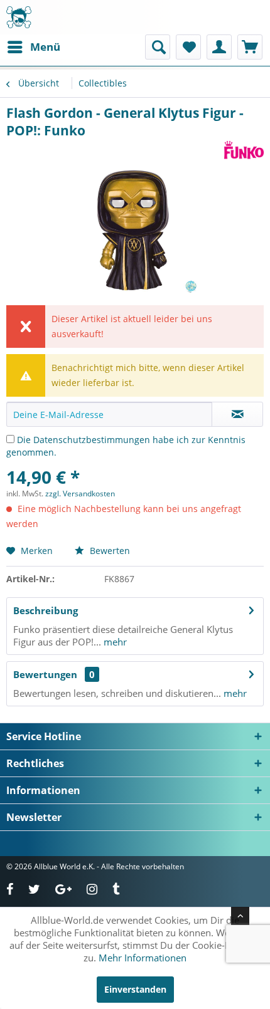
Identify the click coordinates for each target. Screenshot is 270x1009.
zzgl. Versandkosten (80, 493)
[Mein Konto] (219, 47)
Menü (45, 46)
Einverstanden (135, 989)
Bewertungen (45, 674)
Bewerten (108, 551)
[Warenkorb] (249, 47)
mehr (114, 641)
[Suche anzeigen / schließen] (157, 47)
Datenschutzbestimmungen (91, 440)
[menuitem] (33, 47)
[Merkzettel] (188, 47)
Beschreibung (45, 610)
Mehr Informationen (142, 957)
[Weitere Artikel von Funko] (244, 150)
